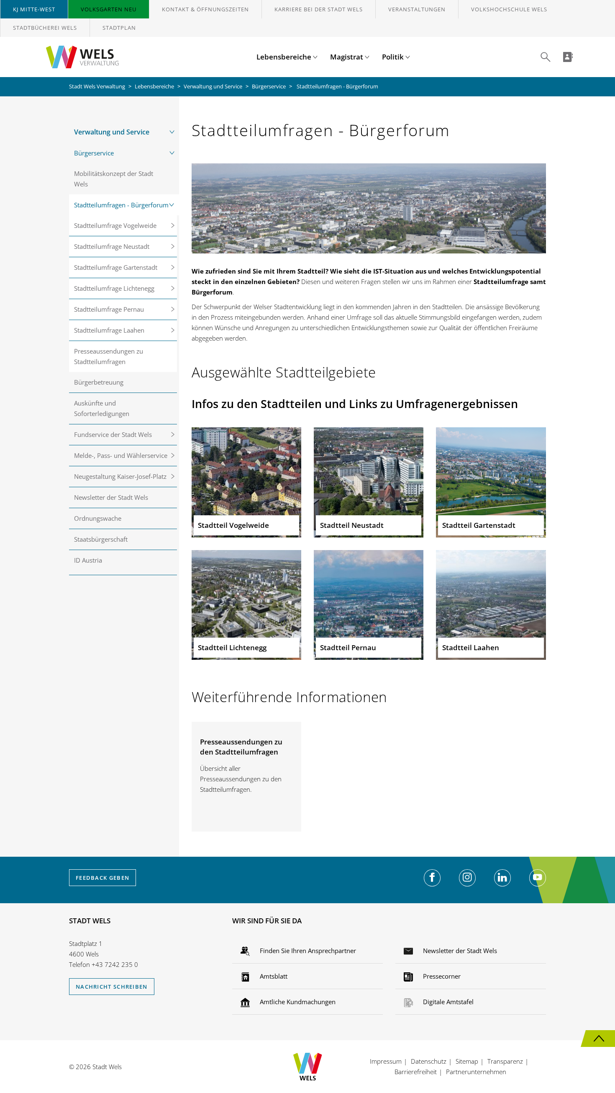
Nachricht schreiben (112, 986)
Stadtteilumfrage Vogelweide (115, 225)
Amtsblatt (272, 976)
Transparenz (505, 1061)
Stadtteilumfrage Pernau (109, 309)
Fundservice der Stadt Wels (113, 434)
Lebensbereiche (154, 86)
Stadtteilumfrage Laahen (109, 330)
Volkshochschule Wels (509, 9)
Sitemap (467, 1061)
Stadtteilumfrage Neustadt (111, 246)
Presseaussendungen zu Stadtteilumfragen (108, 356)
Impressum (386, 1061)
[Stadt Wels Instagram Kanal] (467, 877)
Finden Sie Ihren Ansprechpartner (307, 950)
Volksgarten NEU (108, 9)
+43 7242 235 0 (115, 964)
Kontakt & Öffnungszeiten (205, 9)
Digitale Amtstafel (447, 1001)
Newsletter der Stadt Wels (111, 497)
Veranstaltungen (417, 9)
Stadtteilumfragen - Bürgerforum (121, 205)
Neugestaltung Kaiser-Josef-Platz (120, 476)
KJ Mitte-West (34, 9)
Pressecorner (441, 976)
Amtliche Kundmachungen (297, 1001)
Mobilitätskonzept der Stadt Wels (113, 178)
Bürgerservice (269, 86)
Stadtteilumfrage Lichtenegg (114, 288)
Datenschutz (428, 1061)
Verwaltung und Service (213, 86)
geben (102, 877)
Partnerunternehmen (476, 1071)
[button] (545, 57)
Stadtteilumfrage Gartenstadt (115, 267)
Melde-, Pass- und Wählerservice (120, 455)
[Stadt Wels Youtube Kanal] (537, 877)
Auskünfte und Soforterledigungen (101, 408)
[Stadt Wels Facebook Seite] (432, 877)
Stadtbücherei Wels (45, 27)
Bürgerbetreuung (98, 382)
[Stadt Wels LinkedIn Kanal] (502, 877)
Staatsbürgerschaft (101, 539)
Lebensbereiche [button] (284, 57)
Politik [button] (393, 57)
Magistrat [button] (347, 57)
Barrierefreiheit (416, 1071)
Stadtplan (119, 27)
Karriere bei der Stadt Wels (318, 9)
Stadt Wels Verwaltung (97, 86)
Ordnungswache (97, 518)
